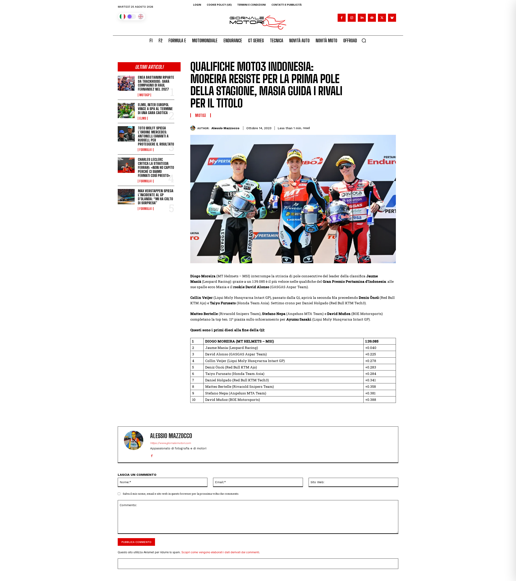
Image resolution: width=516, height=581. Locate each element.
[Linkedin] (362, 18)
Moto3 (200, 115)
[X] (382, 18)
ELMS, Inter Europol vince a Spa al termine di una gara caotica (155, 108)
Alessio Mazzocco (225, 128)
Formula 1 (145, 149)
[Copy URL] (382, 127)
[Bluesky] (392, 18)
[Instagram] (352, 18)
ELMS (142, 118)
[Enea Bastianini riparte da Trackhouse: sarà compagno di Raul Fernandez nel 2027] (126, 83)
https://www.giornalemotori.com (170, 443)
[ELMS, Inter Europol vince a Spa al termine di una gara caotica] (126, 110)
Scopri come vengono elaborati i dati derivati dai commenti (220, 552)
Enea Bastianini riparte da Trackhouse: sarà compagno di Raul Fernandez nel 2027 (156, 83)
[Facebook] (342, 18)
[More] (391, 127)
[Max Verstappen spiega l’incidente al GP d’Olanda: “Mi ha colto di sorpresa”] (126, 196)
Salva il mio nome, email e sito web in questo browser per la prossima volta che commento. (181, 493)
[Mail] (372, 18)
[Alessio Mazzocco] (193, 128)
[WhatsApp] (364, 127)
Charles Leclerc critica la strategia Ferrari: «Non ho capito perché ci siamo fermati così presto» (156, 167)
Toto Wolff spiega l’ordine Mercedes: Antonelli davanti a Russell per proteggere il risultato (156, 136)
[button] (364, 40)
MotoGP (144, 95)
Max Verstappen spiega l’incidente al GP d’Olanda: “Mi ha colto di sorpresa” (155, 197)
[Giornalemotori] (258, 22)
